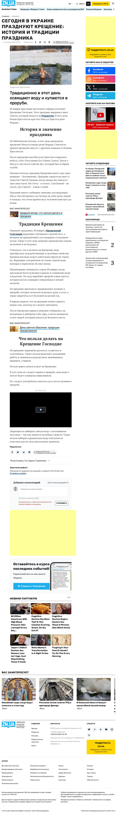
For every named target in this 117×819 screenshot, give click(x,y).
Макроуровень (7, 773)
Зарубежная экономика (39, 769)
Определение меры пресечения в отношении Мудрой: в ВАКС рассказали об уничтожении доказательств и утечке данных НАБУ (97, 245)
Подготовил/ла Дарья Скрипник (28, 460)
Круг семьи (91, 773)
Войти (81, 4)
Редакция (35, 732)
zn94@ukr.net (79, 738)
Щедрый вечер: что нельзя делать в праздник (41, 214)
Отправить (61, 503)
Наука (60, 766)
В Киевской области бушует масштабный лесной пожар (95, 206)
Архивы (34, 728)
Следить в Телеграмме (33, 586)
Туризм (90, 776)
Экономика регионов (10, 783)
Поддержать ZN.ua (100, 4)
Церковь (61, 776)
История (90, 769)
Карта (33, 746)
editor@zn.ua (55, 744)
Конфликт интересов (38, 773)
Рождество (47, 115)
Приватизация (7, 780)
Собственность (93, 780)
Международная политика (12, 769)
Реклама (34, 736)
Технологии (63, 769)
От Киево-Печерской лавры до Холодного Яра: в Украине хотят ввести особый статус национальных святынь (96, 173)
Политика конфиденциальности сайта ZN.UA (98, 811)
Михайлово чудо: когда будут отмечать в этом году (96, 185)
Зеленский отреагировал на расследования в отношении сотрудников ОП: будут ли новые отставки (97, 262)
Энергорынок (7, 776)
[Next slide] (113, 9)
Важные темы (9, 9)
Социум (90, 766)
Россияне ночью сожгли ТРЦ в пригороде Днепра (94, 195)
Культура (62, 780)
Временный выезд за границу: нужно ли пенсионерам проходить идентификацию (96, 228)
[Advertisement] (43, 533)
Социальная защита (38, 766)
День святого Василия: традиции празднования (39, 329)
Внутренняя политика (10, 766)
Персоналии (35, 780)
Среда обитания (64, 773)
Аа (88, 4)
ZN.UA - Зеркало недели (100, 124)
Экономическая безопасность (42, 776)
